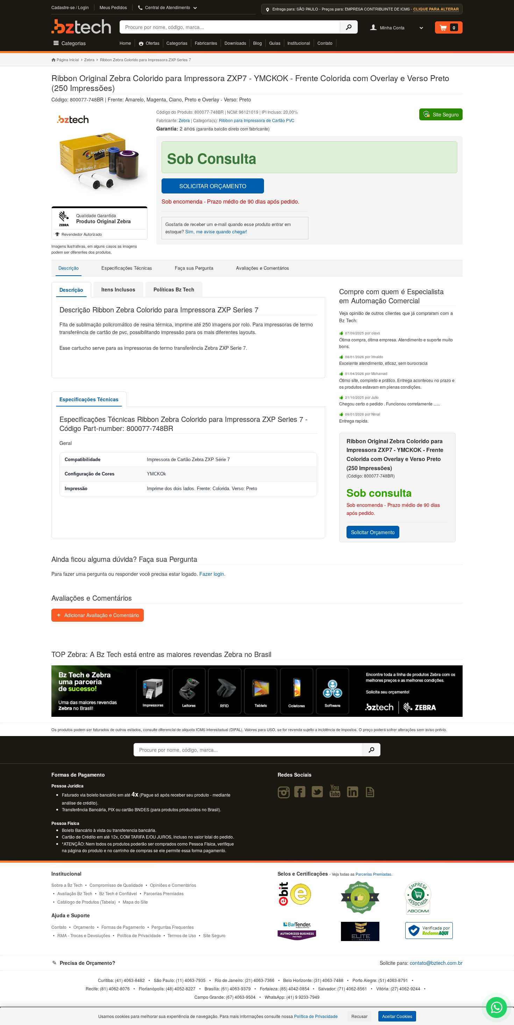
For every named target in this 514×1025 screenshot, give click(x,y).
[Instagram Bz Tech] (285, 795)
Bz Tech (81, 26)
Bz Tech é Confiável (118, 893)
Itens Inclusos (118, 289)
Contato (325, 43)
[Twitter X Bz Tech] (318, 795)
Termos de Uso (181, 935)
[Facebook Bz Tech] (301, 795)
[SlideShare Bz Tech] (371, 795)
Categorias (176, 43)
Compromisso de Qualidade (116, 885)
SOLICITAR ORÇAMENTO (212, 186)
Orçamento (83, 927)
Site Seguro (214, 935)
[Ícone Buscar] (349, 27)
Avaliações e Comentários (262, 267)
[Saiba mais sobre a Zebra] (257, 691)
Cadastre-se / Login (70, 7)
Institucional (298, 43)
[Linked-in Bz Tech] (354, 795)
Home (125, 43)
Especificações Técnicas (126, 267)
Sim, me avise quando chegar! (216, 231)
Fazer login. (212, 573)
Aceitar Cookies (397, 1016)
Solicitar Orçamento (373, 532)
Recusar (359, 1016)
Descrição (68, 267)
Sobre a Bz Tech (67, 885)
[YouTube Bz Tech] (336, 795)
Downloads (235, 43)
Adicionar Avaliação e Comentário (101, 615)
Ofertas (152, 43)
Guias (274, 43)
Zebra (89, 59)
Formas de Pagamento (123, 927)
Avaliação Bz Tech (74, 893)
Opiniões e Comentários (173, 885)
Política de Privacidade (139, 935)
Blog (257, 43)
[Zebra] (63, 218)
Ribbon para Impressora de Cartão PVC (256, 120)
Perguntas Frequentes (172, 927)
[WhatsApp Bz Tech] (496, 1008)
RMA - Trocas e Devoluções (83, 935)
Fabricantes (206, 43)
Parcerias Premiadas (164, 893)
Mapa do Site (135, 902)
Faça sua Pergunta (194, 267)
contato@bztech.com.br (436, 962)
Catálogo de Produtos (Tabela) (86, 902)
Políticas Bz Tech (174, 289)
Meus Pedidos (113, 7)
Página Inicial (68, 59)
